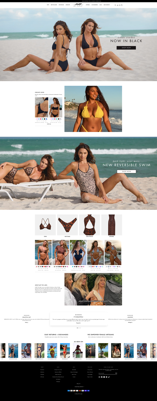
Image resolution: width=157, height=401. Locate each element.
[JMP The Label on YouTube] (104, 377)
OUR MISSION (107, 4)
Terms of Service (90, 372)
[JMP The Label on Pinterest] (106, 377)
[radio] (37, 119)
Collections (42, 372)
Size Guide (74, 369)
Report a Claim (89, 376)
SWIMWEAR (61, 4)
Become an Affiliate (58, 372)
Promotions (42, 369)
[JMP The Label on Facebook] (101, 377)
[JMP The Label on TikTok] (109, 377)
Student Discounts (58, 374)
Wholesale (58, 381)
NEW (48, 4)
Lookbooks (42, 374)
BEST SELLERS (54, 4)
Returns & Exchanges (74, 372)
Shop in (78, 383)
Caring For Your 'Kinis (58, 369)
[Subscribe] (116, 373)
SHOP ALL (49, 124)
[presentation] (47, 119)
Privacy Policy (90, 369)
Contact (74, 376)
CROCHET (68, 4)
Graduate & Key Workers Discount (58, 376)
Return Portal (74, 374)
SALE (101, 4)
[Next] (60, 109)
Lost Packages (90, 374)
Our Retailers (58, 379)
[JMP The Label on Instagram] (99, 377)
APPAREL (88, 4)
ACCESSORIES (95, 4)
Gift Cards (42, 376)
